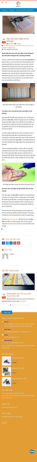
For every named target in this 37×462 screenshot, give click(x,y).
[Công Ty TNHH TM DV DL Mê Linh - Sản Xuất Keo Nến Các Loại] (18, 4)
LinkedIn (11, 243)
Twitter (7, 243)
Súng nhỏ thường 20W (18, 355)
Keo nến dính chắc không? (18, 293)
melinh (12, 43)
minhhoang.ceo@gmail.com (11, 335)
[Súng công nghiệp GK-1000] (6, 379)
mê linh (4, 47)
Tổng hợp (18, 43)
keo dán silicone (8, 45)
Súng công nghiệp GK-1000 (19, 376)
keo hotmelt (16, 45)
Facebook (3, 243)
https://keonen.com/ (13, 219)
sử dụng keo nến (10, 47)
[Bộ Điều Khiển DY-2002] (6, 369)
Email (18, 243)
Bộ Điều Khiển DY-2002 (18, 366)
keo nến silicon (29, 45)
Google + (14, 243)
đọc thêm (28, 299)
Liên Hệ (7, 310)
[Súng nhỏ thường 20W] (6, 358)
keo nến (22, 45)
